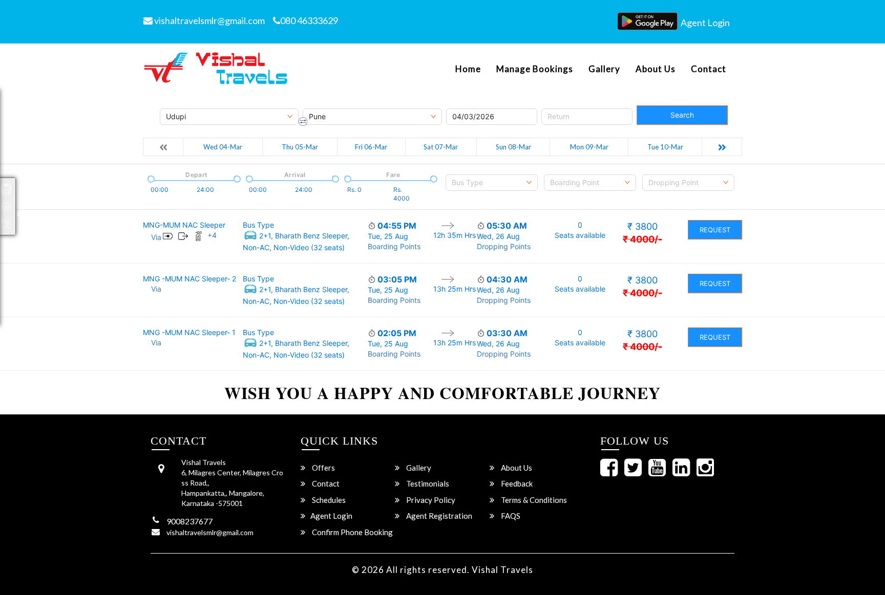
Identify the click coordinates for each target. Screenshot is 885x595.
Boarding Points (394, 246)
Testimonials (427, 483)
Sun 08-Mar (513, 147)
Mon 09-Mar (589, 147)
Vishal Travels (502, 569)
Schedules (328, 499)
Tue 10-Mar (665, 147)
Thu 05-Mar (300, 147)
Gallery (604, 69)
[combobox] (492, 182)
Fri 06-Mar (371, 147)
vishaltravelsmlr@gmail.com (209, 20)
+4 (212, 235)
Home (468, 69)
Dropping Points (504, 246)
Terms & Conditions (533, 499)
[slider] (150, 178)
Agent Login (705, 22)
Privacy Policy (430, 499)
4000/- (642, 239)
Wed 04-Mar (222, 147)
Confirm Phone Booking (351, 532)
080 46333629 (309, 20)
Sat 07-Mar (441, 147)
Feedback (516, 483)
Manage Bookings (534, 69)
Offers (322, 467)
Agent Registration (438, 515)
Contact (708, 69)
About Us (656, 69)
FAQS (509, 515)
